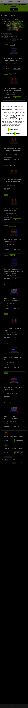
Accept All (18, 133)
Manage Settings (13, 129)
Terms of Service (6, 122)
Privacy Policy (16, 124)
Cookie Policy (13, 116)
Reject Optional (10, 133)
